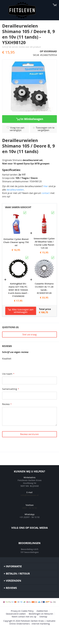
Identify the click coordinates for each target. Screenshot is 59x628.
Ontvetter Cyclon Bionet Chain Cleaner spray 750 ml (16, 242)
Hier (45, 186)
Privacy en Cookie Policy (22, 611)
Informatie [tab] (14, 566)
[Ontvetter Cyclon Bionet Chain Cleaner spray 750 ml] (16, 212)
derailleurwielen (15, 189)
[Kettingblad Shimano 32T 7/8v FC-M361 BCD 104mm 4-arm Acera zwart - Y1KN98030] (18, 257)
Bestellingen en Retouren (41, 613)
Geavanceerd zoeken (16, 613)
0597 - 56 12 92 (29, 508)
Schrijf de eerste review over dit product (21, 47)
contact (46, 193)
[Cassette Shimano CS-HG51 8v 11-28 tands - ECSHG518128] (44, 257)
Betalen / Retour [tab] (18, 573)
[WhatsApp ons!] (42, 536)
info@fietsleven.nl (30, 495)
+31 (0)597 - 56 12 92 (30, 517)
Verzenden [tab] (13, 580)
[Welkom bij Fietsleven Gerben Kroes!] (22, 10)
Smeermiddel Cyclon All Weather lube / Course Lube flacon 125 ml (44, 243)
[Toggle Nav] (3, 5)
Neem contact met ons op (24, 616)
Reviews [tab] (11, 588)
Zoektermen (42, 611)
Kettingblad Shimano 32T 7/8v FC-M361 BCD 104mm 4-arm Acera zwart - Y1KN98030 (18, 290)
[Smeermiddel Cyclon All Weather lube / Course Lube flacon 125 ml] (44, 212)
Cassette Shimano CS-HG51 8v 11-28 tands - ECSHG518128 (44, 288)
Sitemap (43, 616)
